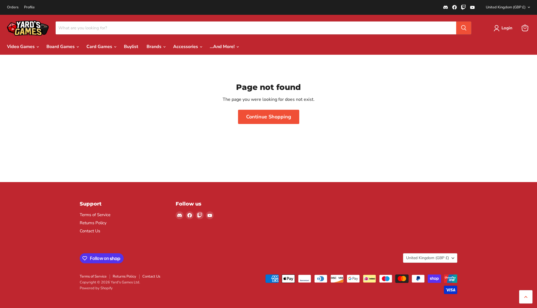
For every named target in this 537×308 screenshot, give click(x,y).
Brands (154, 47)
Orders (12, 7)
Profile (29, 7)
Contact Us (90, 231)
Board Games (61, 47)
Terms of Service (95, 215)
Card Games (99, 47)
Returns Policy (93, 223)
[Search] (463, 28)
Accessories (186, 47)
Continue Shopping (268, 116)
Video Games (21, 47)
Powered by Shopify (96, 288)
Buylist (131, 47)
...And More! (223, 47)
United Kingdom (506, 7)
